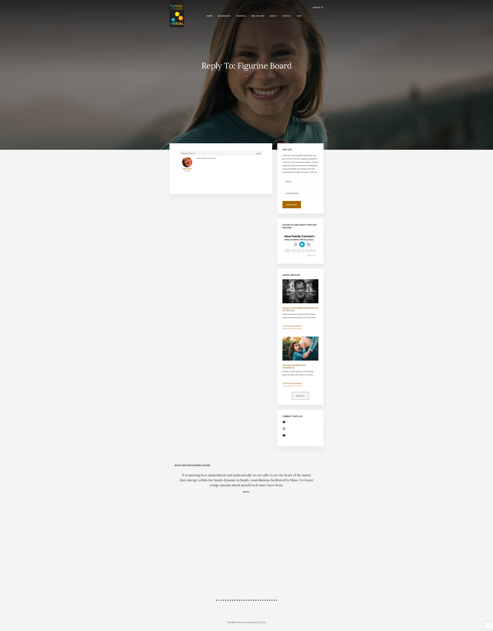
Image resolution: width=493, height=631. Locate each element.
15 (248, 600)
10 (237, 600)
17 (253, 600)
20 (260, 600)
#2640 (259, 153)
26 (274, 600)
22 (265, 600)
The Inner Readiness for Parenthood (294, 366)
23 (267, 600)
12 (241, 600)
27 (276, 600)
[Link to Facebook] (284, 423)
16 (251, 600)
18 (255, 600)
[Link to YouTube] (284, 436)
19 (258, 600)
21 (262, 600)
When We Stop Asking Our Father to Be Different (300, 308)
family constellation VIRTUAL (254, 622)
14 (246, 600)
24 (269, 600)
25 (271, 600)
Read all (300, 396)
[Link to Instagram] (284, 430)
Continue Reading (292, 327)
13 (244, 600)
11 (239, 600)
